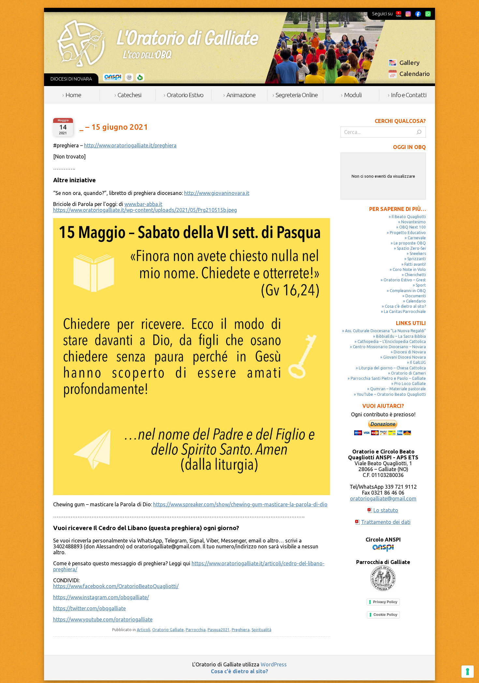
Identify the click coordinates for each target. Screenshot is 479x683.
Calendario (414, 73)
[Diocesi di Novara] (140, 77)
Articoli (143, 630)
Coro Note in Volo (409, 269)
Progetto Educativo (408, 232)
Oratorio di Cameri (408, 373)
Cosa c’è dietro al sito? (405, 306)
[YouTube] (398, 13)
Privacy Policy (385, 602)
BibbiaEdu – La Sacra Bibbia (401, 336)
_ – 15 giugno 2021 (114, 127)
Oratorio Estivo (185, 94)
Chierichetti (415, 275)
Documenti (415, 296)
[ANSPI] (113, 77)
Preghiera (241, 630)
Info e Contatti (408, 94)
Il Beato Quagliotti (409, 217)
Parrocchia (196, 630)
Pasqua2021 (219, 630)
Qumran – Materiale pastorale (398, 389)
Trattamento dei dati (386, 522)
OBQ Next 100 (412, 227)
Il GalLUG (418, 362)
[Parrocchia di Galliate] (129, 77)
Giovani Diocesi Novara (404, 357)
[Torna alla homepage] (157, 43)
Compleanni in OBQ (408, 291)
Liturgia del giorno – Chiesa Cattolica (392, 368)
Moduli (352, 94)
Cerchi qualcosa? (400, 121)
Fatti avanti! (415, 264)
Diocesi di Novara (410, 352)
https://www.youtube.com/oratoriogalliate (102, 619)
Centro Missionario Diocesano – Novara (389, 347)
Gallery (409, 62)
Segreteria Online (297, 94)
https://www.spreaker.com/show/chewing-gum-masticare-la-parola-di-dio (240, 504)
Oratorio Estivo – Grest (405, 280)
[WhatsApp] (427, 13)
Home (73, 94)
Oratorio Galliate (168, 630)
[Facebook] (418, 13)
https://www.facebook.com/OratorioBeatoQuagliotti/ (116, 586)
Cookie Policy (385, 614)
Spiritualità (261, 630)
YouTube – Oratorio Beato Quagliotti (391, 394)
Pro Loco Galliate (410, 383)
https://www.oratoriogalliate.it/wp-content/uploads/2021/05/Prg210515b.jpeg (145, 210)
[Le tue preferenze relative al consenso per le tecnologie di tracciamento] (467, 671)
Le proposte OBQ (410, 243)
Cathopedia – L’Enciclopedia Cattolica (391, 341)
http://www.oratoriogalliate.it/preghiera (130, 145)
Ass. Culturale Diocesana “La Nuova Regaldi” (385, 331)
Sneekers (418, 253)
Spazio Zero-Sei (411, 248)
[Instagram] (408, 13)
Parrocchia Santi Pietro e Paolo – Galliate (388, 378)
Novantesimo (413, 222)
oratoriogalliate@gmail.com (383, 498)
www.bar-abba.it (143, 204)
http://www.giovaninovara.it (216, 193)
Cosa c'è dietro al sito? (239, 671)
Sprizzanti (416, 259)
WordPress (274, 664)
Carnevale (417, 238)
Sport (421, 285)
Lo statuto (385, 510)
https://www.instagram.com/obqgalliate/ (101, 597)
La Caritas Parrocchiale (405, 311)
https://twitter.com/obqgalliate (89, 608)
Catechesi (129, 94)
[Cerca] (419, 132)
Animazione (240, 94)
